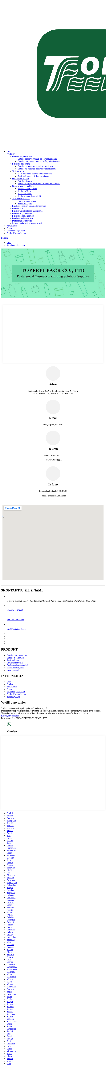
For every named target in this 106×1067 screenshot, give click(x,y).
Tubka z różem (24, 191)
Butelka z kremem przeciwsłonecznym (29, 206)
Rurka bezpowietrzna (27, 201)
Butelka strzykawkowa (22, 213)
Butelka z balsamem (21, 164)
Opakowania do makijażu (23, 186)
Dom (9, 151)
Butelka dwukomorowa (22, 218)
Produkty (11, 154)
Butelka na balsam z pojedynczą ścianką (35, 166)
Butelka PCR (18, 208)
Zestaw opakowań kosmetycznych (27, 223)
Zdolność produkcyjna (16, 233)
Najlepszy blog (13, 696)
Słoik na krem (18, 171)
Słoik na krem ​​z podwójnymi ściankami (35, 174)
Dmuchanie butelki (20, 178)
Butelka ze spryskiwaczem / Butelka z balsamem (39, 183)
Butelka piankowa (26, 181)
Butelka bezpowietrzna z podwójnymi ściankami (39, 161)
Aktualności (12, 226)
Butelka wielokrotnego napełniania (27, 211)
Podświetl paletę (25, 193)
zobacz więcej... (14, 670)
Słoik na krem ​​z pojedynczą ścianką (33, 176)
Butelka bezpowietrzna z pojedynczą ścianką (37, 159)
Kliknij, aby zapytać (10, 716)
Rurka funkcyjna (25, 203)
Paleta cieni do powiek (27, 188)
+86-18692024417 (15, 610)
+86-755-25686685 (15, 619)
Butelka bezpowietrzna (22, 156)
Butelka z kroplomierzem (23, 216)
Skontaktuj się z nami (16, 231)
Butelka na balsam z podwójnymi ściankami (37, 169)
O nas (9, 228)
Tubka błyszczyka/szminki (29, 196)
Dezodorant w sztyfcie (22, 221)
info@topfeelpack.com (16, 629)
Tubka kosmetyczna (21, 198)
